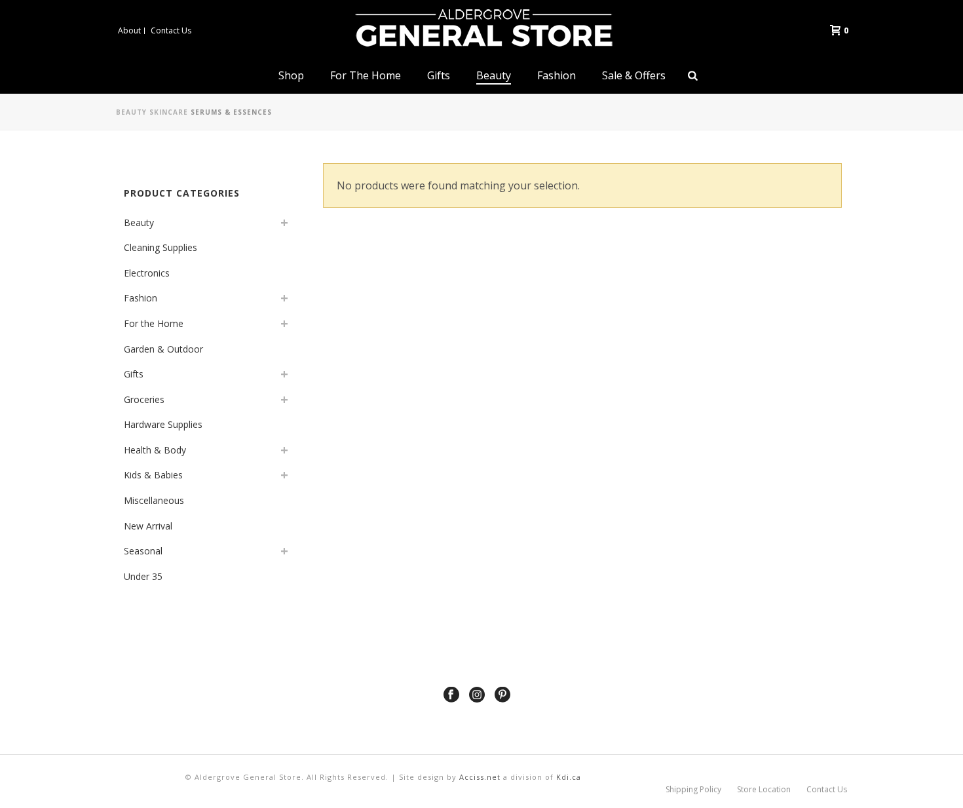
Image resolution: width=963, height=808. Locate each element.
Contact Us (826, 789)
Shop (291, 75)
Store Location (764, 789)
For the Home (365, 75)
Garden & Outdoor (163, 349)
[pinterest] (502, 695)
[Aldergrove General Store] (481, 29)
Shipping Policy (693, 789)
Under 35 (143, 576)
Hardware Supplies (163, 424)
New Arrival (148, 526)
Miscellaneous (154, 500)
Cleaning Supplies (160, 247)
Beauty (493, 75)
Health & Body (155, 450)
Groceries (144, 399)
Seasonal (143, 551)
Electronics (147, 273)
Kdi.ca (568, 777)
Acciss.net (479, 777)
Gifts (438, 75)
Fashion (556, 75)
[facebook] (451, 695)
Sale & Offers (634, 75)
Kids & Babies (153, 475)
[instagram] (477, 695)
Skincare (168, 112)
